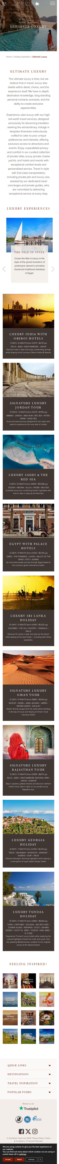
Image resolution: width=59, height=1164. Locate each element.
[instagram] (35, 1132)
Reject (19, 1159)
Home (9, 56)
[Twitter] (28, 1132)
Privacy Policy (38, 1138)
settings (22, 1154)
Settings (31, 1159)
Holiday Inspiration (22, 56)
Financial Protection (34, 1141)
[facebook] (21, 1132)
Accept (8, 1159)
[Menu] (52, 3)
